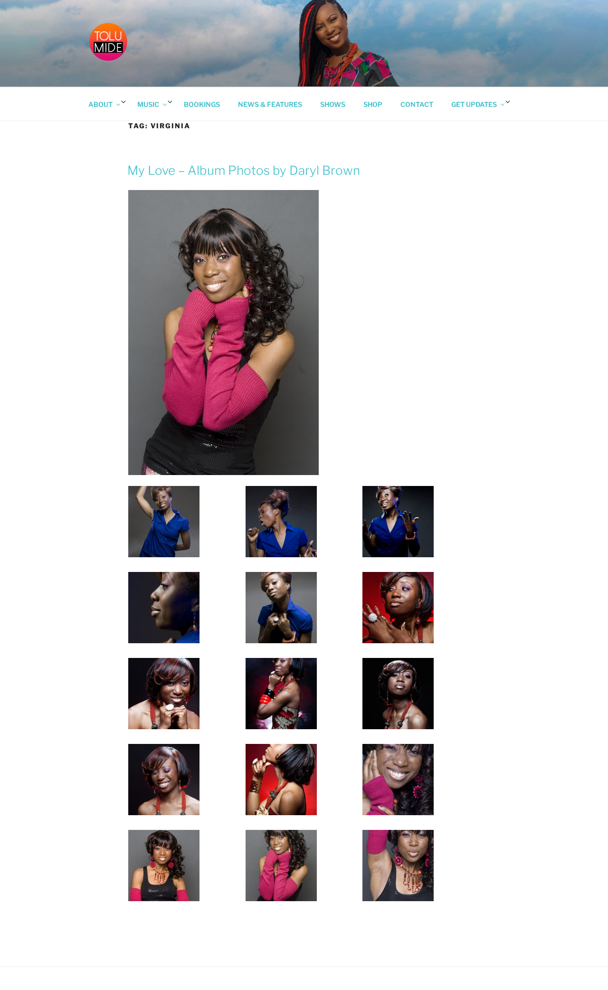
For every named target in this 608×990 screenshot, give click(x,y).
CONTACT (416, 104)
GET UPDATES (474, 104)
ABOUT (100, 104)
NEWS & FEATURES (270, 104)
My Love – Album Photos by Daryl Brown (243, 170)
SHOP (372, 104)
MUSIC (148, 104)
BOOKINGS (202, 104)
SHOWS (332, 104)
